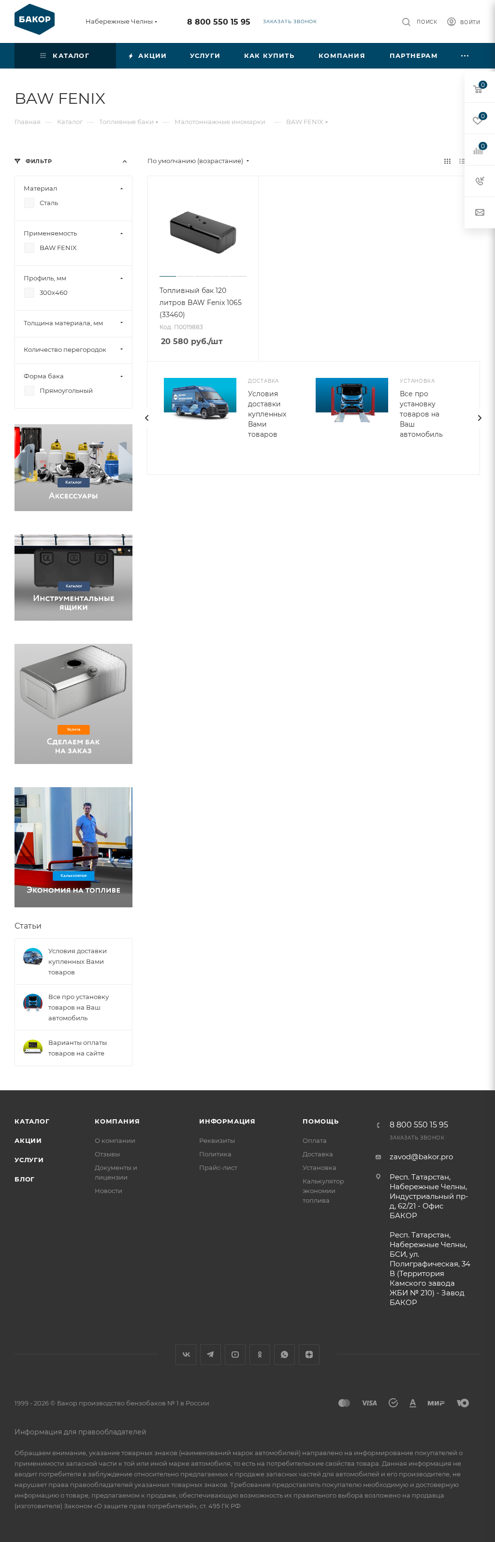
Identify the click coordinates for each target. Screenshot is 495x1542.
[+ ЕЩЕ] (465, 56)
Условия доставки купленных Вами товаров (267, 414)
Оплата (315, 1140)
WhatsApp (284, 1354)
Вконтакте (185, 1354)
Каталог (32, 1121)
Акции (28, 1140)
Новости (108, 1191)
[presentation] (147, 418)
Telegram (210, 1354)
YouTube (235, 1354)
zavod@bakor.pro (421, 1156)
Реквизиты (217, 1140)
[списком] (462, 161)
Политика (215, 1154)
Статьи (28, 926)
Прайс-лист (218, 1167)
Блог (25, 1179)
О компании (115, 1140)
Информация (227, 1121)
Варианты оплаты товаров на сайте (77, 1048)
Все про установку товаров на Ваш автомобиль (421, 414)
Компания (117, 1121)
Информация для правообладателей (80, 1432)
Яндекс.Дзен (309, 1354)
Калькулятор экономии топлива (323, 1190)
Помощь (321, 1121)
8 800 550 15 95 (218, 22)
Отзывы (107, 1154)
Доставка (318, 1154)
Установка (319, 1167)
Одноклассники (259, 1354)
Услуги (29, 1160)
